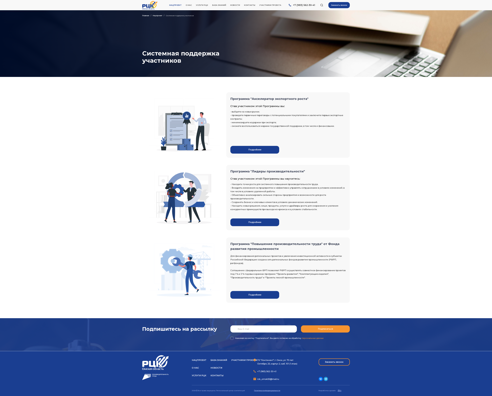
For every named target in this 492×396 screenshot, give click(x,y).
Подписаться (325, 329)
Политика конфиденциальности (267, 391)
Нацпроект (175, 5)
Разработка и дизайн (327, 391)
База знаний (219, 5)
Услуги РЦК (202, 5)
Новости (235, 5)
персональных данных (313, 338)
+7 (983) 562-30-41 (304, 5)
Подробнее (254, 149)
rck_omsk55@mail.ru (268, 379)
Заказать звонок (339, 5)
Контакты (249, 5)
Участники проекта (270, 5)
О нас (189, 5)
